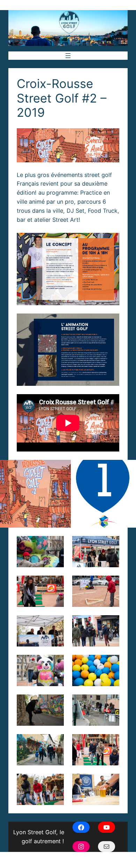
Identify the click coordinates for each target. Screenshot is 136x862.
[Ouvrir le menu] (68, 55)
